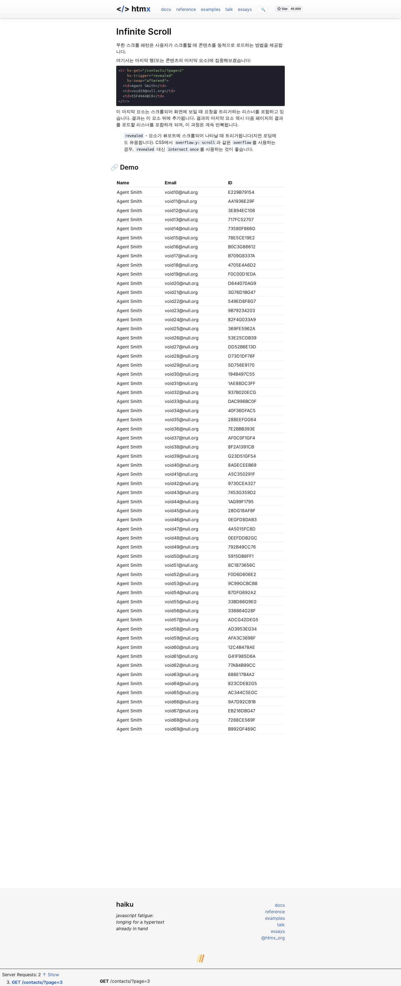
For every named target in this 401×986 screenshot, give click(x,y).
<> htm (133, 8)
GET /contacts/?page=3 (37, 982)
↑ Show (50, 974)
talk (229, 9)
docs (166, 9)
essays (245, 9)
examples (210, 9)
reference (186, 9)
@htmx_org (273, 937)
